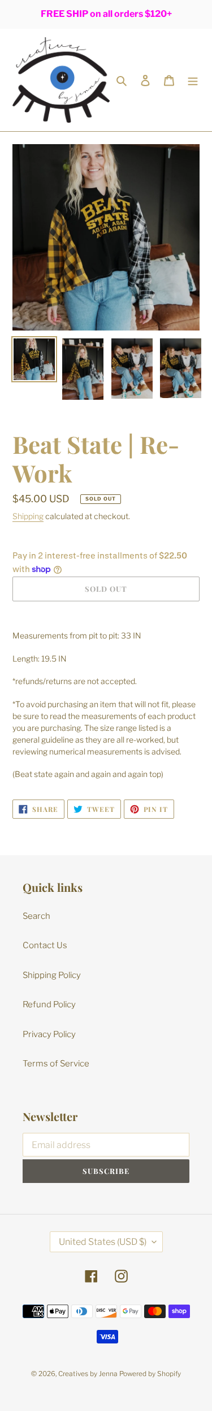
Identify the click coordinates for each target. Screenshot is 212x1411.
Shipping (28, 516)
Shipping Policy (52, 975)
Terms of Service (56, 1064)
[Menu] (193, 80)
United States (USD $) (102, 1241)
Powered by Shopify (150, 1373)
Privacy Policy (49, 1034)
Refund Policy (49, 1004)
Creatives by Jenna (88, 1373)
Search (36, 916)
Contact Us (45, 945)
